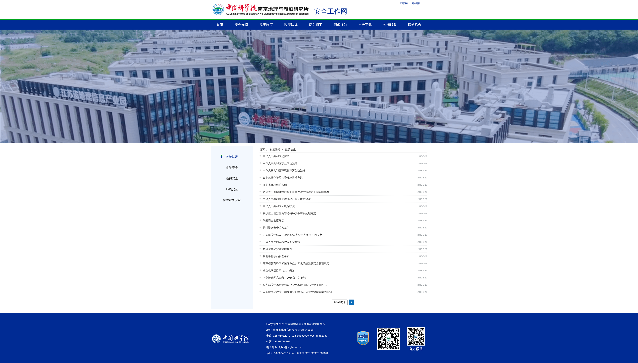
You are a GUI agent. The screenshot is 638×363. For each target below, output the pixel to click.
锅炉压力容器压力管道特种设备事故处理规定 (289, 213)
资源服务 (390, 24)
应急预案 (315, 24)
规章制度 (266, 24)
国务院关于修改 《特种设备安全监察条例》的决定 (292, 235)
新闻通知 (340, 24)
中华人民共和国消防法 (276, 156)
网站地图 (416, 3)
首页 (220, 24)
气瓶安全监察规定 (273, 220)
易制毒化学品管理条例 (276, 256)
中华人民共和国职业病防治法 (280, 163)
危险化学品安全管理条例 (277, 249)
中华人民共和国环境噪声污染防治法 (284, 170)
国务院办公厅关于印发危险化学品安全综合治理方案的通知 (297, 292)
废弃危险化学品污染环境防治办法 (283, 177)
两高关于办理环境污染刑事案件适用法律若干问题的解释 (296, 192)
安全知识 (241, 24)
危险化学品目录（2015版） (279, 270)
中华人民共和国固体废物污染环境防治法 (287, 199)
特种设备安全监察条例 (276, 227)
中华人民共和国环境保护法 (279, 206)
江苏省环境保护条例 (275, 185)
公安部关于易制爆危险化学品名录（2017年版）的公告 (295, 285)
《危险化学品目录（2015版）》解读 (284, 277)
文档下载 (365, 24)
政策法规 (291, 24)
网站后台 (414, 24)
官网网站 (404, 3)
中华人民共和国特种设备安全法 (281, 242)
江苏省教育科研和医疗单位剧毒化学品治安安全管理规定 (296, 263)
